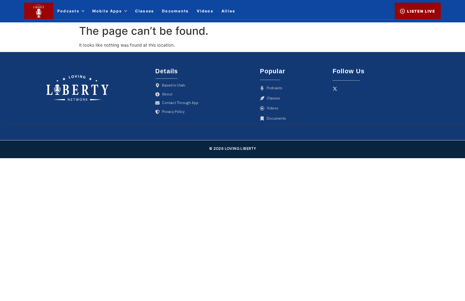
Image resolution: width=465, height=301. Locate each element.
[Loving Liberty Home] (38, 11)
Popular (272, 71)
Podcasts (68, 11)
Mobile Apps (107, 11)
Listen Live (421, 11)
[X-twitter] (335, 89)
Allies (228, 11)
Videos (205, 11)
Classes (144, 11)
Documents (175, 11)
